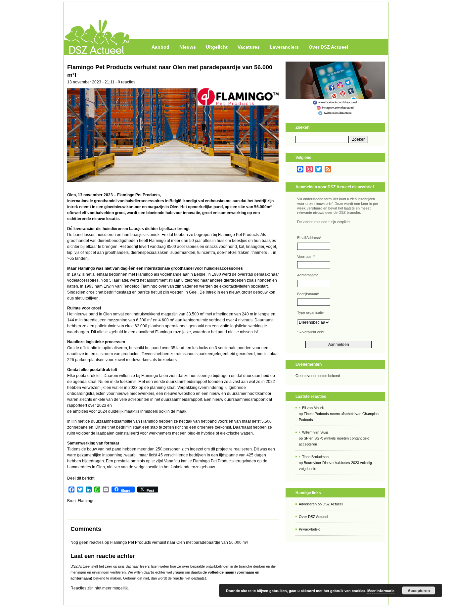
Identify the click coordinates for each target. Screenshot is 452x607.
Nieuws (187, 47)
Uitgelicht (217, 47)
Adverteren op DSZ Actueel (320, 504)
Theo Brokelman (315, 457)
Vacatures (249, 47)
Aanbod (160, 47)
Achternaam (307, 275)
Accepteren (419, 590)
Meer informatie (380, 590)
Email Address (309, 238)
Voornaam (306, 256)
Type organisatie (310, 312)
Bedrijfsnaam (308, 294)
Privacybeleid (309, 529)
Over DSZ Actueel (328, 47)
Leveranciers (284, 47)
